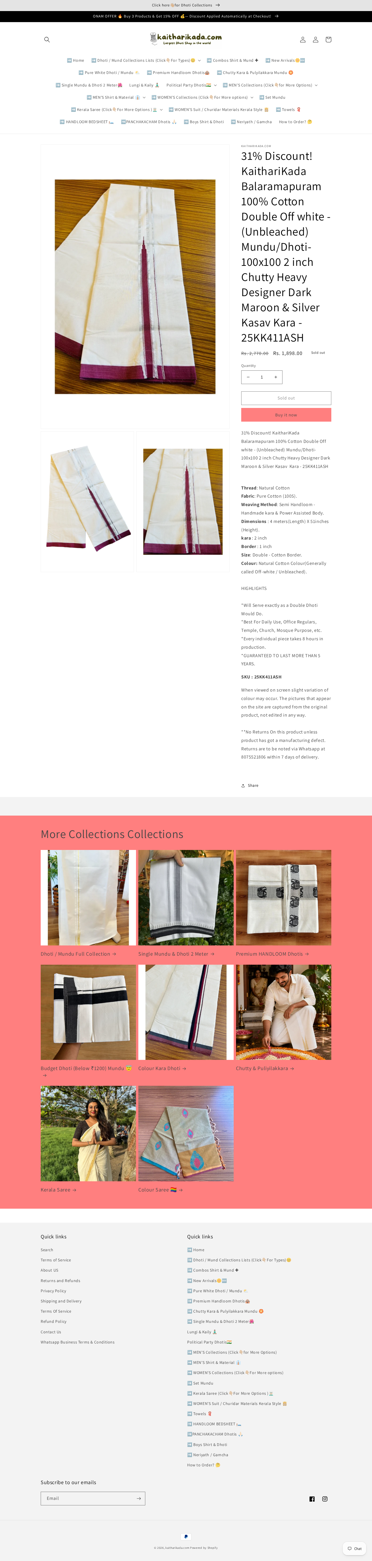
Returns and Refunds (60, 1280)
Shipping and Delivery (61, 1301)
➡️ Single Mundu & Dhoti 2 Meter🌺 (220, 1321)
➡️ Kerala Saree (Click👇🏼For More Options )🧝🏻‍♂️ (230, 1393)
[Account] (315, 39)
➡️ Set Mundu (200, 1383)
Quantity (248, 365)
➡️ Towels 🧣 (199, 1413)
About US (49, 1270)
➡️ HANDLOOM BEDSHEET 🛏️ (214, 1423)
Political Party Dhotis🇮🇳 (209, 1342)
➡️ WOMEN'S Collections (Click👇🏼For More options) (235, 1372)
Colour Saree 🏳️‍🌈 (157, 1189)
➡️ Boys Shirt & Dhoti (207, 1444)
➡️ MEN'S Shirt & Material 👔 (214, 1362)
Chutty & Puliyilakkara (262, 1068)
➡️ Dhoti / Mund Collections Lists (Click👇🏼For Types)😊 (239, 1260)
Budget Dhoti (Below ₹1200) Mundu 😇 (86, 1068)
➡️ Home (196, 1249)
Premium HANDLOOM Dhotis (269, 953)
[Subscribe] (138, 1498)
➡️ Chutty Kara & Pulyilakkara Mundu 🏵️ (225, 1311)
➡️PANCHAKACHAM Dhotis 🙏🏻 (215, 1434)
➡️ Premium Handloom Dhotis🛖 (218, 1301)
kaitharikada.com (177, 1548)
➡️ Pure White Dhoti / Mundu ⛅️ (217, 1290)
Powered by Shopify (204, 1548)
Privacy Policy (53, 1290)
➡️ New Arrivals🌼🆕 (207, 1280)
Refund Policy (54, 1321)
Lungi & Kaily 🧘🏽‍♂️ (202, 1331)
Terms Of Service (56, 1311)
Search (47, 1249)
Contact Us (51, 1331)
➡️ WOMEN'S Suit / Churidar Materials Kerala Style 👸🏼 (237, 1403)
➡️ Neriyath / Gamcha (207, 1454)
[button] (47, 39)
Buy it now (286, 415)
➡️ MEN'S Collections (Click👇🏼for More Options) (232, 1352)
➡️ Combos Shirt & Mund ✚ (213, 1270)
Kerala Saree (55, 1189)
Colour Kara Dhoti (159, 1068)
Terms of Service (56, 1260)
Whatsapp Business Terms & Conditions (78, 1342)
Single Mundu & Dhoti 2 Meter (173, 953)
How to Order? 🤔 (204, 1465)
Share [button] (253, 785)
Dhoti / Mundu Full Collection (75, 953)
